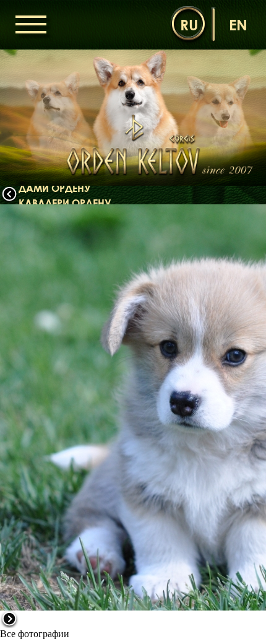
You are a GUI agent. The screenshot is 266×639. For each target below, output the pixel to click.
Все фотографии (34, 633)
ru (189, 24)
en (238, 24)
